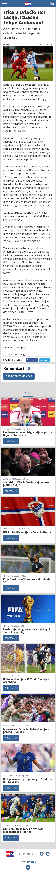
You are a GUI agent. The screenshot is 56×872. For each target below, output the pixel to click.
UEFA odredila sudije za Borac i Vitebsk (27, 532)
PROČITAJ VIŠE (11, 441)
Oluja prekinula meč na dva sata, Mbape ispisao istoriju (23, 830)
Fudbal (28, 393)
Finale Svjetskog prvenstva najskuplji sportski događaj (26, 631)
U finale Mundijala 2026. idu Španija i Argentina (26, 681)
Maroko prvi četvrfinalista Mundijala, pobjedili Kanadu (26, 730)
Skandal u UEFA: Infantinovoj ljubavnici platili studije (27, 484)
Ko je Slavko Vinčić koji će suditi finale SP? (26, 581)
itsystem (31, 861)
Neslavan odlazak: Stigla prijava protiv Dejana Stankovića (27, 434)
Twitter (46, 360)
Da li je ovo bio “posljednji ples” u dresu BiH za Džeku (27, 780)
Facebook (32, 360)
